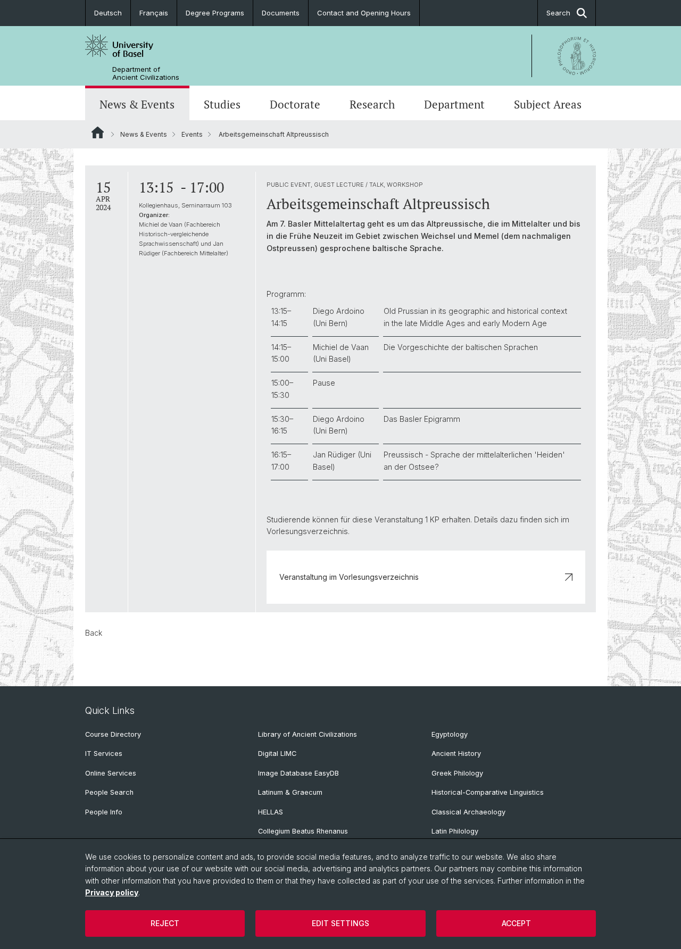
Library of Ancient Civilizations (307, 734)
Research (372, 104)
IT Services (103, 753)
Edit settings (340, 923)
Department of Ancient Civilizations (145, 73)
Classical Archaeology (468, 812)
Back (93, 632)
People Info (103, 812)
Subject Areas (548, 104)
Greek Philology (457, 773)
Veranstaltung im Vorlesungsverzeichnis (349, 576)
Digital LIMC (277, 753)
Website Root (98, 132)
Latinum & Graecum (290, 792)
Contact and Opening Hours (364, 13)
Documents (281, 13)
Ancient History (456, 753)
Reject (165, 923)
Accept (516, 923)
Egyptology (449, 734)
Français (153, 13)
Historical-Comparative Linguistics (487, 792)
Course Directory (113, 734)
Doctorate (295, 104)
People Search (109, 792)
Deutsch (108, 13)
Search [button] (558, 13)
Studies (222, 104)
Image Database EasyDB (298, 773)
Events (192, 134)
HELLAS (270, 812)
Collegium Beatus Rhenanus (303, 831)
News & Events (137, 104)
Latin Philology (454, 831)
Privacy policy (111, 892)
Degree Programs (215, 13)
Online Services (110, 773)
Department (454, 104)
